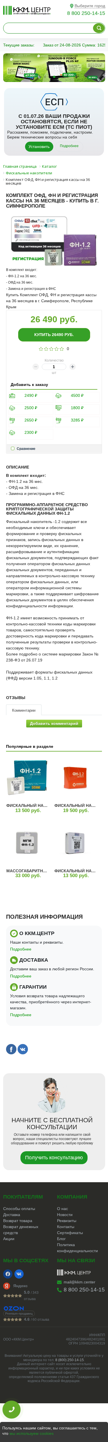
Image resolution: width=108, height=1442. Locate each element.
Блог (61, 1238)
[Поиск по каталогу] (99, 28)
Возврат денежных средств (20, 1229)
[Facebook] (7, 1274)
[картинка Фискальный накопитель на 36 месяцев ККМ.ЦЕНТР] (75, 777)
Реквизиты (66, 1220)
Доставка (11, 1214)
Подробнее (69, 146)
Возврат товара (17, 1220)
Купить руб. (54, 334)
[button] (40, 77)
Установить (39, 146)
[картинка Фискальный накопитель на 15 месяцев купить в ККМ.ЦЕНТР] (27, 777)
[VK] (19, 1274)
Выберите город (90, 5)
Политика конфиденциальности (77, 1247)
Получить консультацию (54, 1157)
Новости (65, 1214)
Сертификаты (70, 1232)
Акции (8, 1238)
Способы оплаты (19, 1208)
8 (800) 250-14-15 (69, 1360)
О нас (62, 1208)
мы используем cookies (32, 1433)
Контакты (65, 1226)
